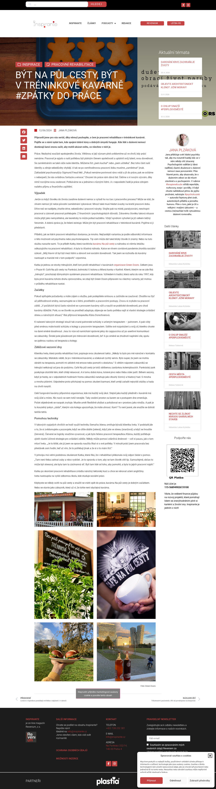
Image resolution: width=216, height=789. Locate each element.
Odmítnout (175, 780)
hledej (96, 4)
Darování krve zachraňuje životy (181, 254)
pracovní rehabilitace (72, 64)
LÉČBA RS (176, 23)
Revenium (152, 23)
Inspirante (75, 23)
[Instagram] (188, 5)
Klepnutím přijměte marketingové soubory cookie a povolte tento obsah (98, 694)
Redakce (126, 23)
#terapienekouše (174, 184)
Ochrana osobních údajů (71, 750)
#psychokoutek (192, 194)
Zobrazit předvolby (200, 780)
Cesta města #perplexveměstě (180, 376)
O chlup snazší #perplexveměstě (180, 336)
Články (91, 23)
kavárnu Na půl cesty (104, 243)
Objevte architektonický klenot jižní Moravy (181, 295)
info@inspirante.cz (77, 731)
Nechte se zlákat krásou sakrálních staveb (181, 416)
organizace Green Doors (126, 264)
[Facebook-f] (183, 5)
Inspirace (31, 64)
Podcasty (107, 23)
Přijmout (151, 780)
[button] (210, 755)
